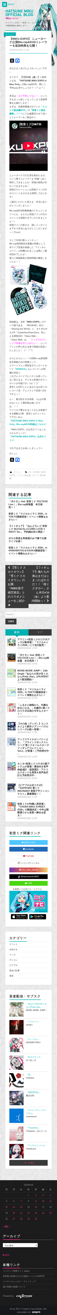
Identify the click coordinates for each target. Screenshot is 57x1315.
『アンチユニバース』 (36, 1145)
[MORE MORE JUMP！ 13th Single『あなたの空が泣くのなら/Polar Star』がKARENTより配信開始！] (12, 673)
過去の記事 (14, 970)
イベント (9, 34)
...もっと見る (28, 1163)
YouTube (29, 856)
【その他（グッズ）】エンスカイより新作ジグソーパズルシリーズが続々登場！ (32, 726)
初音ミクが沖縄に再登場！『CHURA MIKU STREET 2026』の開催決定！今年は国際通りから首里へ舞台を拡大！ (33, 809)
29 (28, 1219)
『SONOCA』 (21, 369)
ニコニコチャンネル (29, 863)
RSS (6, 1255)
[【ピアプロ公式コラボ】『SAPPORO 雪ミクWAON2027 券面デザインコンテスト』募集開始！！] (12, 788)
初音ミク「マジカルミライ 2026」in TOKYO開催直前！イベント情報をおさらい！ (28, 516)
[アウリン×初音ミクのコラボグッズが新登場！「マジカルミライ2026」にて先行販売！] (12, 642)
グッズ (12, 955)
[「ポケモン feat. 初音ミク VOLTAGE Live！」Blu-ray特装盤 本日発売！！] (12, 658)
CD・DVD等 (34, 472)
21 (21, 1213)
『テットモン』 (33, 1039)
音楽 (11, 976)
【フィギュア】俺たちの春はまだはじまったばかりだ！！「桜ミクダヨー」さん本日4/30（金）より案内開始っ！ (40, 584)
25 (50, 1213)
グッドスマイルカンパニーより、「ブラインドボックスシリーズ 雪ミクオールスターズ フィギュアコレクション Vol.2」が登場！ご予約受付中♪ (33, 746)
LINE (29, 883)
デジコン (13, 960)
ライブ (35, 475)
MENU (11, 4)
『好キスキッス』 (34, 1057)
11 (50, 1201)
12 (6, 1207)
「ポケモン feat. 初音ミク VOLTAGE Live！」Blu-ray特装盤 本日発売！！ (28, 504)
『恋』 (29, 1075)
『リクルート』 (33, 1022)
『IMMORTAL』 (33, 1092)
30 (36, 1219)
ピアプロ (13, 965)
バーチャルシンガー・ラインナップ (19, 1281)
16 (36, 1207)
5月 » (7, 1227)
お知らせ (13, 949)
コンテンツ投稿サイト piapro (16, 1271)
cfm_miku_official (29, 870)
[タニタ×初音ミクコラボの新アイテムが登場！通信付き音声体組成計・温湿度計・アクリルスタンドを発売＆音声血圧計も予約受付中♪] (12, 766)
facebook (29, 849)
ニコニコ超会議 (23, 475)
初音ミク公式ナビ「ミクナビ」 (29, 889)
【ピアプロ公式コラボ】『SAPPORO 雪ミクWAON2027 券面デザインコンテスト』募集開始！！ (33, 789)
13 (14, 1207)
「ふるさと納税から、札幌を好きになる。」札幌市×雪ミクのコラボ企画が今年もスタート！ (33, 709)
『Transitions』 (33, 1128)
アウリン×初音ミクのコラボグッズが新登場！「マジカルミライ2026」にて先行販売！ (33, 642)
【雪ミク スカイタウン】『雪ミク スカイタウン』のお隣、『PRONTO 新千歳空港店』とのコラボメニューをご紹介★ (17, 586)
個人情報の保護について (14, 1287)
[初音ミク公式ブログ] (19, 15)
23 (36, 1213)
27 (14, 1219)
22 (28, 1213)
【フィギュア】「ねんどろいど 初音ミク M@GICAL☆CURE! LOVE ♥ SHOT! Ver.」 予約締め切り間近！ (28, 529)
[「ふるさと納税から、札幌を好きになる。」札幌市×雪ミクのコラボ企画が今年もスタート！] (12, 708)
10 (43, 1201)
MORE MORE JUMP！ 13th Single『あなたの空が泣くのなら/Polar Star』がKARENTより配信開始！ (33, 675)
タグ (40, 632)
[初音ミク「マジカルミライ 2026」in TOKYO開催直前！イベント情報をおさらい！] (12, 692)
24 (43, 1213)
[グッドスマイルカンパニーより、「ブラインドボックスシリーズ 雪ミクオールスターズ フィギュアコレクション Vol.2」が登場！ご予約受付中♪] (12, 742)
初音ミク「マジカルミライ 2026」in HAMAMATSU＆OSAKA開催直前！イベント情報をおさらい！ (28, 550)
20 (14, 1213)
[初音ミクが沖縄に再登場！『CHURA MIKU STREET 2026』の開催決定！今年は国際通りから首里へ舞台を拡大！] (12, 806)
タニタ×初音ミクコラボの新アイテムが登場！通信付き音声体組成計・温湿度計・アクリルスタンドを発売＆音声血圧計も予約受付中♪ (33, 769)
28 (21, 1219)
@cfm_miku (29, 842)
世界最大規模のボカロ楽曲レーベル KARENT (24, 1276)
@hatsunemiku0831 (29, 876)
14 (21, 1207)
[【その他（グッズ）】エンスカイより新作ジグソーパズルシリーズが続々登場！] (12, 726)
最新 (17, 632)
